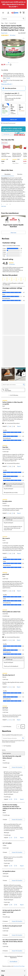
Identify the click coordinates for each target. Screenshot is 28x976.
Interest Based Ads (5, 945)
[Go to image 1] (8, 62)
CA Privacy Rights (5, 950)
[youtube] (23, 924)
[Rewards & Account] (8, 13)
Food (6, 23)
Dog (2, 23)
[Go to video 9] (18, 62)
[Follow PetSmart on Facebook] (3, 924)
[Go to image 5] (13, 62)
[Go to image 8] (17, 62)
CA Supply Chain (5, 947)
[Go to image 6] (14, 62)
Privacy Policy (4, 943)
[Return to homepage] (15, 13)
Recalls (2, 938)
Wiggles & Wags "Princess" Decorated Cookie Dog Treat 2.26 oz (6, 155)
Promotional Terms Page (19, 901)
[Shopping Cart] (23, 13)
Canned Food (12, 23)
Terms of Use (4, 940)
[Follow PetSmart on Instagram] (8, 924)
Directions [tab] (19, 174)
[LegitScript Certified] (5, 930)
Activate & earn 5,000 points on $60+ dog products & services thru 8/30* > (13, 4)
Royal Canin (4, 33)
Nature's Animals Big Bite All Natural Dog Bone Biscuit (17, 155)
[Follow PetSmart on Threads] (13, 924)
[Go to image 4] (12, 62)
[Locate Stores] (20, 13)
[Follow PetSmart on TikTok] (18, 924)
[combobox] (13, 18)
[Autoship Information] (18, 93)
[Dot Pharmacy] (17, 930)
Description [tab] (7, 174)
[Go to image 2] (9, 62)
